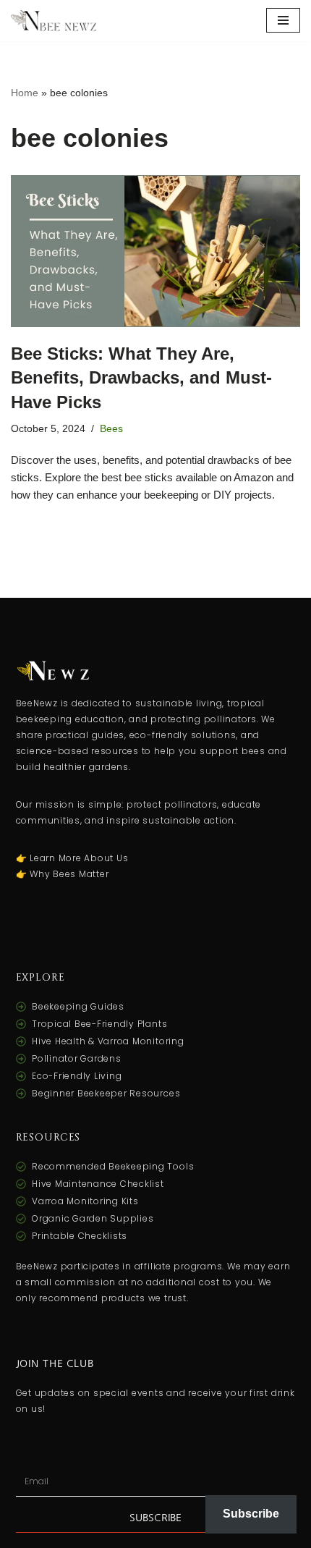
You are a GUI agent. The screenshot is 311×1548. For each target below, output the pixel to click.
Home (24, 92)
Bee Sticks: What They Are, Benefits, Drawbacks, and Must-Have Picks (141, 378)
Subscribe (251, 1513)
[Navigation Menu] (283, 20)
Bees (111, 428)
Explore (40, 977)
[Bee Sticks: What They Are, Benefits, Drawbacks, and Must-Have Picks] (155, 250)
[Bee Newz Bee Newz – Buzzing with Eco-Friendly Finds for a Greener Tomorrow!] (54, 20)
